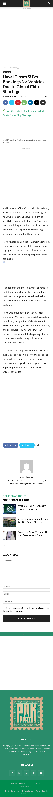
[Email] (36, 102)
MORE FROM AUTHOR (16, 500)
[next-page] (8, 545)
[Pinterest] (18, 102)
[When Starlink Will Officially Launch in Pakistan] (9, 509)
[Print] (43, 102)
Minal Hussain (11, 96)
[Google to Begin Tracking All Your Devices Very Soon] (9, 535)
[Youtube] (41, 773)
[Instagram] (19, 773)
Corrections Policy (27, 786)
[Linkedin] (30, 102)
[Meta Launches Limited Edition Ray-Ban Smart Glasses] (9, 522)
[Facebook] (5, 102)
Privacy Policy (24, 783)
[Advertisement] (26, 37)
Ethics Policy (36, 783)
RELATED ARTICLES (14, 496)
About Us (13, 783)
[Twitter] (11, 102)
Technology (14, 68)
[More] (38, 445)
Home (5, 68)
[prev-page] (4, 545)
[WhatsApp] (24, 102)
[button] (4, 3)
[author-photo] (26, 473)
